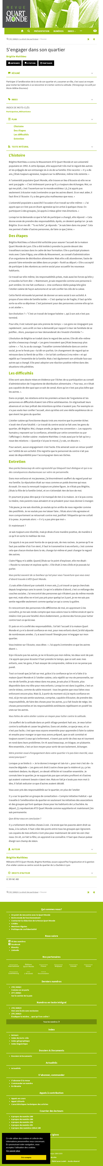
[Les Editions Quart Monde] (28, 965)
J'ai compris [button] (26, 1157)
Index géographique (20, 1041)
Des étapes (20, 130)
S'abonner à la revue (20, 1080)
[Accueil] (22, 31)
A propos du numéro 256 (22, 1122)
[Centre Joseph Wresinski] (28, 972)
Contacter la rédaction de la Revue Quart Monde (33, 920)
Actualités (16, 1068)
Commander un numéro (22, 1083)
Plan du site (51, 1157)
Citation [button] (31, 63)
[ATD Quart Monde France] (43, 965)
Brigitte (16, 56)
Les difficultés (21, 134)
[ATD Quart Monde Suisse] (88, 965)
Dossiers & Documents (21, 1056)
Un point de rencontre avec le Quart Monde (30, 915)
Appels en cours (18, 1098)
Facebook (15, 944)
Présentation (41, 31)
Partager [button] (47, 63)
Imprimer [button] (15, 63)
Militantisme (25, 111)
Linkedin (15, 950)
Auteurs (14, 1035)
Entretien (19, 138)
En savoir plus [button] (13, 1151)
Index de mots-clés (20, 1038)
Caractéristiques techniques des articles (29, 1104)
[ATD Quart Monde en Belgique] (58, 965)
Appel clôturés (18, 1101)
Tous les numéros (50, 1022)
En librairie (16, 1086)
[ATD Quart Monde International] (14, 965)
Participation (12, 111)
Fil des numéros (18, 941)
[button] (29, 31)
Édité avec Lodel (59, 1161)
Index (71, 31)
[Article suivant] (94, 39)
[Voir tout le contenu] (81, 31)
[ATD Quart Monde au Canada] (73, 965)
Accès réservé (74, 1161)
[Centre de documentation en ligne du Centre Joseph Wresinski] (43, 972)
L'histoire (19, 126)
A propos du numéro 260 (22, 1116)
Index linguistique (19, 1043)
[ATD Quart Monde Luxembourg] (14, 972)
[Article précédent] (88, 39)
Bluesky (15, 947)
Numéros (59, 31)
